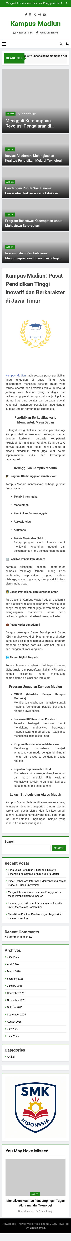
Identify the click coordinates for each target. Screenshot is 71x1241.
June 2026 (13, 957)
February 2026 (15, 978)
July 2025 (12, 1029)
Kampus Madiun (36, 24)
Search (9, 841)
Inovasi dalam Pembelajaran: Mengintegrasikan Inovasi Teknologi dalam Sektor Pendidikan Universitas (32, 258)
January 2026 (14, 985)
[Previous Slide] (61, 3)
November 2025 (16, 1000)
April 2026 (13, 964)
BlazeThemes (37, 1227)
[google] (39, 15)
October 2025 (14, 1007)
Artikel (10, 113)
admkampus (27, 1211)
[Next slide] (66, 3)
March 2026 (14, 971)
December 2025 (16, 993)
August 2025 (14, 1021)
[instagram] (30, 15)
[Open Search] (61, 44)
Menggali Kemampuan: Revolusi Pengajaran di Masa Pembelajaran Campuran (32, 3)
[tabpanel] (35, 1186)
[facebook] (26, 15)
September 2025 (16, 1014)
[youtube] (44, 15)
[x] (34, 15)
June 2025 (13, 1036)
